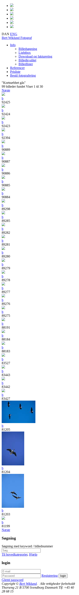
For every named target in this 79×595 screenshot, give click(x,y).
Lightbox (25, 52)
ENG (13, 34)
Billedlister (26, 64)
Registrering (50, 575)
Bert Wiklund (17, 38)
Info (13, 45)
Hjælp (33, 554)
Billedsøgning (28, 49)
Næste (6, 90)
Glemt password (12, 580)
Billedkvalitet (27, 60)
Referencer (17, 68)
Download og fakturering (35, 56)
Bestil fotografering (23, 75)
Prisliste (15, 71)
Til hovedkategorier (14, 554)
